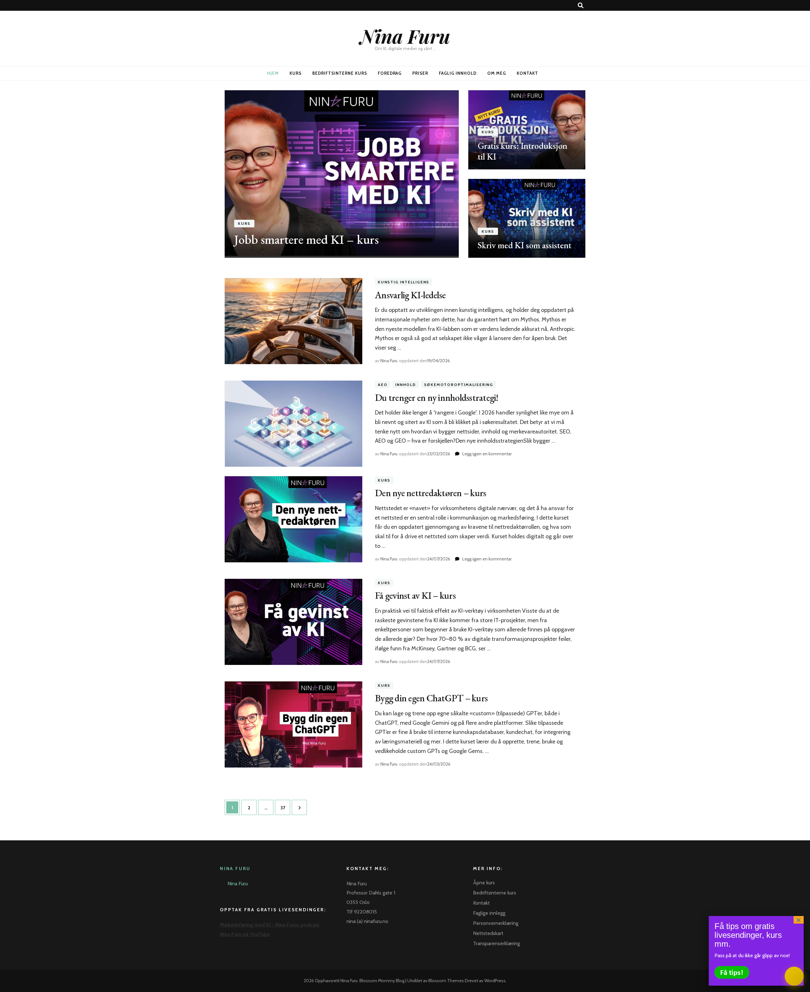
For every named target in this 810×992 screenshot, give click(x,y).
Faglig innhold (458, 73)
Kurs (296, 73)
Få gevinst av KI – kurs (415, 595)
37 (285, 808)
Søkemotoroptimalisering (458, 384)
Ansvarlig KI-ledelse (410, 295)
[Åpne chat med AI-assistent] (794, 976)
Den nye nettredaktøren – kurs (430, 493)
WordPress (495, 980)
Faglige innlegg (489, 913)
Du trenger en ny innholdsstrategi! (436, 397)
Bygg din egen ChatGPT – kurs (431, 698)
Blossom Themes (446, 980)
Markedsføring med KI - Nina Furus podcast (270, 925)
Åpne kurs (484, 883)
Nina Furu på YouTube (245, 934)
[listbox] (405, 174)
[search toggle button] (580, 6)
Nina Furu (405, 35)
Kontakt (527, 73)
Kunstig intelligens (403, 282)
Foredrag (390, 73)
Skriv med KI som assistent (524, 245)
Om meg (496, 73)
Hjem (273, 73)
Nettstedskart (488, 933)
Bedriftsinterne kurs (339, 73)
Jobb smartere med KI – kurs (306, 239)
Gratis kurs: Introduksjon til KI (522, 151)
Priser (420, 73)
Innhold (405, 384)
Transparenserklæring (496, 943)
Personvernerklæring (495, 923)
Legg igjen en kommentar (487, 454)
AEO (382, 384)
